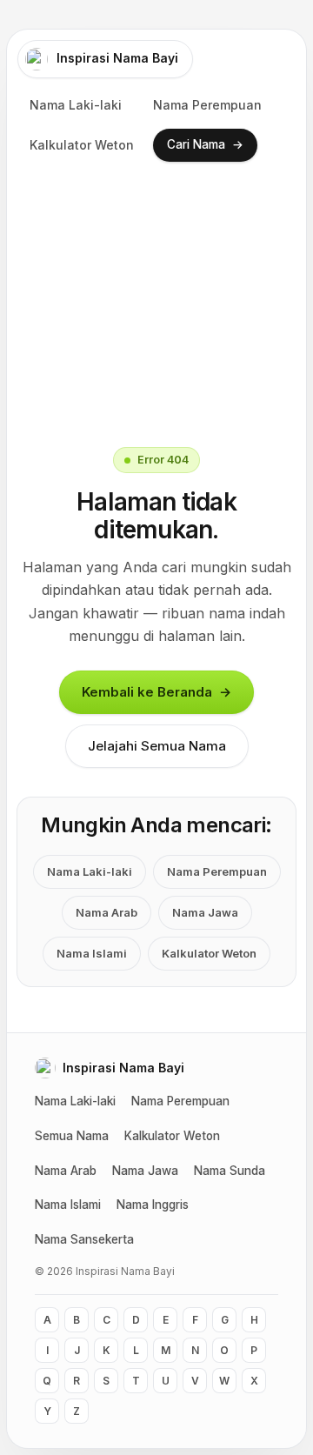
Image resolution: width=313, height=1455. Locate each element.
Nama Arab (106, 912)
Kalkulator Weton (82, 144)
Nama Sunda (229, 1171)
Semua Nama (72, 1136)
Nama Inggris (153, 1204)
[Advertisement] (156, 302)
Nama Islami (92, 953)
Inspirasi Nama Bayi (117, 57)
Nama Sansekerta (84, 1239)
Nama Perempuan (207, 104)
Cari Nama (205, 144)
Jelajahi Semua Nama (157, 746)
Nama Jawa (205, 912)
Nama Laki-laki (76, 104)
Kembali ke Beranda (156, 691)
